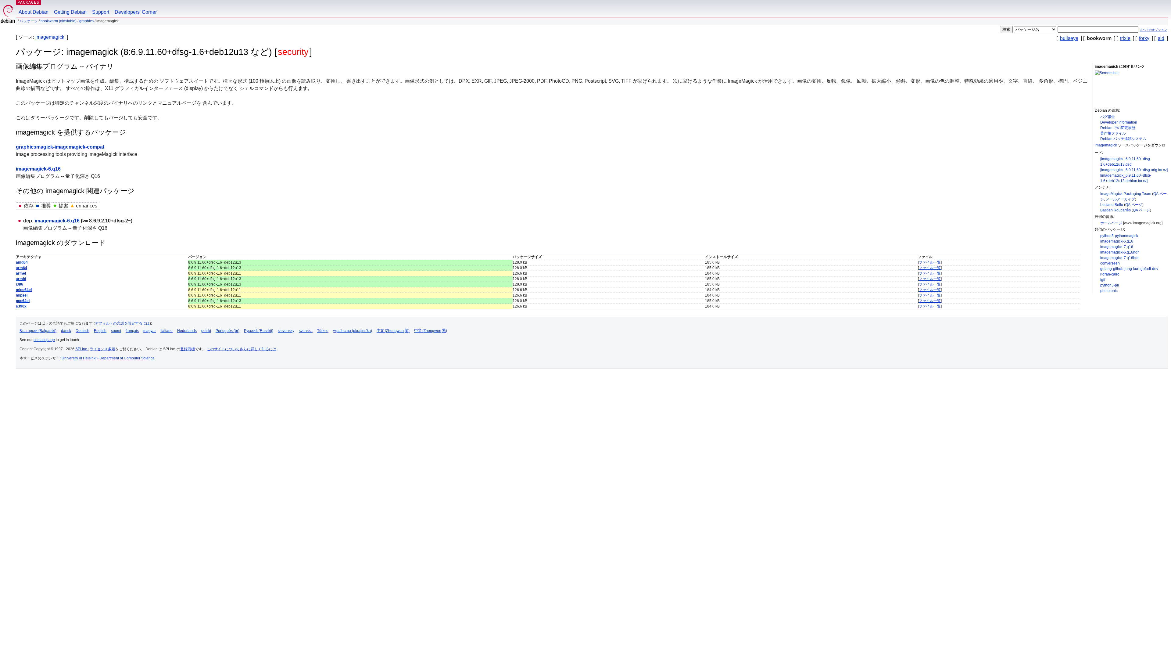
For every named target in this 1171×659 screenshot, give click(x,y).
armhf (21, 279)
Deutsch (82, 331)
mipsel (21, 295)
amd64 (22, 262)
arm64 (21, 268)
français (132, 331)
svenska (306, 331)
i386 (19, 284)
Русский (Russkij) (258, 331)
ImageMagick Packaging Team (1125, 194)
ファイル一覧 (930, 262)
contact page (44, 340)
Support (100, 12)
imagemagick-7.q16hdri (1120, 258)
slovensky (286, 331)
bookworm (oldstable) (59, 21)
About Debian (33, 12)
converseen (1110, 263)
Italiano (166, 331)
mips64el (24, 290)
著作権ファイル (1113, 133)
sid (1161, 38)
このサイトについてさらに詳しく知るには (241, 349)
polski (206, 331)
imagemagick (49, 37)
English (100, 331)
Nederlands (187, 331)
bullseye (1069, 38)
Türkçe (322, 331)
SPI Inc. (81, 349)
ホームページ (1111, 223)
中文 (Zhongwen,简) (393, 331)
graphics (86, 21)
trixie (1125, 38)
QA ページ (1133, 205)
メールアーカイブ (1120, 199)
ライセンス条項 (102, 349)
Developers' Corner (136, 12)
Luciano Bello (1111, 205)
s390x (21, 306)
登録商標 (187, 349)
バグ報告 (1107, 117)
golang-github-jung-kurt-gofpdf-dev (1129, 269)
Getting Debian (70, 12)
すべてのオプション (1153, 29)
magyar (149, 331)
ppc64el (23, 301)
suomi (116, 331)
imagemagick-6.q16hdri (1120, 252)
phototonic (1109, 291)
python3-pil (1109, 285)
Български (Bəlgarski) (38, 331)
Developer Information (1118, 122)
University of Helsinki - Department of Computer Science (108, 358)
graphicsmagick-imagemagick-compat (60, 146)
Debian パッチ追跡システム (1123, 139)
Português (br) (227, 331)
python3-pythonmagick (1119, 236)
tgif (1102, 280)
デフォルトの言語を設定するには (122, 323)
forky (1144, 38)
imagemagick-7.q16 (1116, 247)
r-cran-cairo (1109, 274)
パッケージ (29, 21)
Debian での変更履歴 (1117, 128)
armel (21, 273)
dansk (66, 331)
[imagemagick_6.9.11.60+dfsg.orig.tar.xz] (1134, 170)
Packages (28, 2)
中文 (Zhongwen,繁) (430, 331)
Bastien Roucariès (1115, 210)
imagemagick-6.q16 (1116, 241)
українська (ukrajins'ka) (352, 331)
